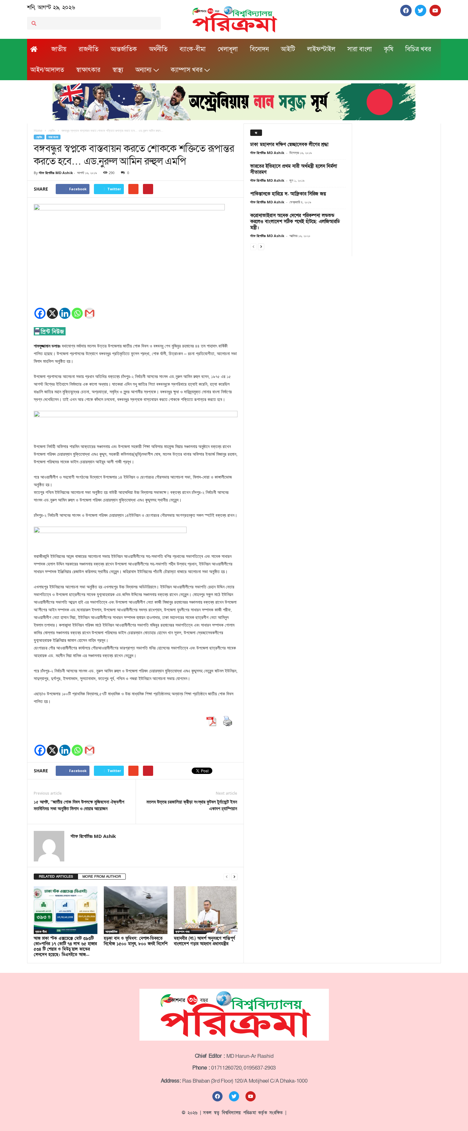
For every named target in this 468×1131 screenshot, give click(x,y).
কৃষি (388, 49)
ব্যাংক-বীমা (193, 49)
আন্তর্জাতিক (123, 49)
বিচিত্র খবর (418, 49)
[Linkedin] (64, 313)
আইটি (288, 49)
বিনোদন (259, 49)
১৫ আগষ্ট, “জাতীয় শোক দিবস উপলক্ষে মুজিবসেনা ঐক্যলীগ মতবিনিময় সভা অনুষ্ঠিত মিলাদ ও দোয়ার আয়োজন (79, 804)
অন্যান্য (143, 70)
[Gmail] (89, 313)
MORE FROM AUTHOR (101, 876)
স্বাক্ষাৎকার (88, 70)
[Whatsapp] (77, 313)
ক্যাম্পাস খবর (186, 70)
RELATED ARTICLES (56, 876)
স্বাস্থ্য (117, 70)
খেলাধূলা (228, 49)
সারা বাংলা (359, 49)
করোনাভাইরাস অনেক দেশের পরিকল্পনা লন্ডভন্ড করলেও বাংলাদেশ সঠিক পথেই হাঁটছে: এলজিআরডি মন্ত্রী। (295, 221)
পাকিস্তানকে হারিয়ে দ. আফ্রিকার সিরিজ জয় (288, 194)
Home (38, 130)
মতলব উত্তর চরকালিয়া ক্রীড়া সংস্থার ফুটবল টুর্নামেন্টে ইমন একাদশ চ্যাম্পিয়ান (191, 804)
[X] (52, 313)
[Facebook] (40, 313)
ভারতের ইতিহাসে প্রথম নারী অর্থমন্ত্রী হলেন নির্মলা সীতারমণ (293, 169)
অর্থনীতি (158, 49)
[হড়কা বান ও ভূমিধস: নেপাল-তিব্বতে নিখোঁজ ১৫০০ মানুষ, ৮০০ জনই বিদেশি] (135, 910)
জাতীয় (59, 49)
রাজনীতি (88, 49)
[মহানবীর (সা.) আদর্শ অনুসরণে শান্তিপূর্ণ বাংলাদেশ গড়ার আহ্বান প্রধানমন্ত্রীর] (206, 910)
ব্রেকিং (39, 137)
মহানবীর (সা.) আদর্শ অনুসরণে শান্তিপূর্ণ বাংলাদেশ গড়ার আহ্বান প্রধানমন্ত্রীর (204, 941)
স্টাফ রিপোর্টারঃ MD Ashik (56, 172)
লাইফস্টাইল (321, 49)
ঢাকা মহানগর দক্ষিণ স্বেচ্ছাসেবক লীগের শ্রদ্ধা (289, 144)
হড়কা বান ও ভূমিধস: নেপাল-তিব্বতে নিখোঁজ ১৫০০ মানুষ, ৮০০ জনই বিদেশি (135, 941)
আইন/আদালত (47, 70)
